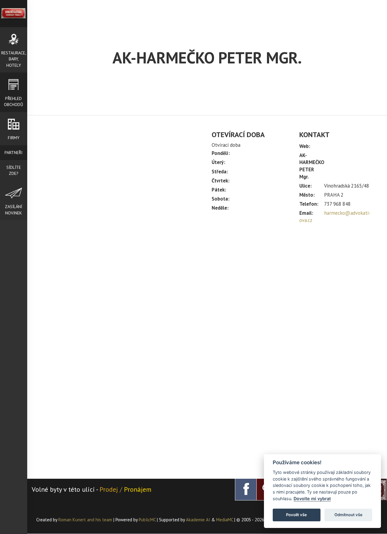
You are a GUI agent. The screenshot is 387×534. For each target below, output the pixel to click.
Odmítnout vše (348, 514)
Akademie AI (198, 520)
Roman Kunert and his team (85, 520)
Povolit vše (296, 514)
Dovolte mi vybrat (312, 498)
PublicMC (147, 520)
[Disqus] (119, 220)
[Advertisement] (294, 278)
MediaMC (224, 520)
